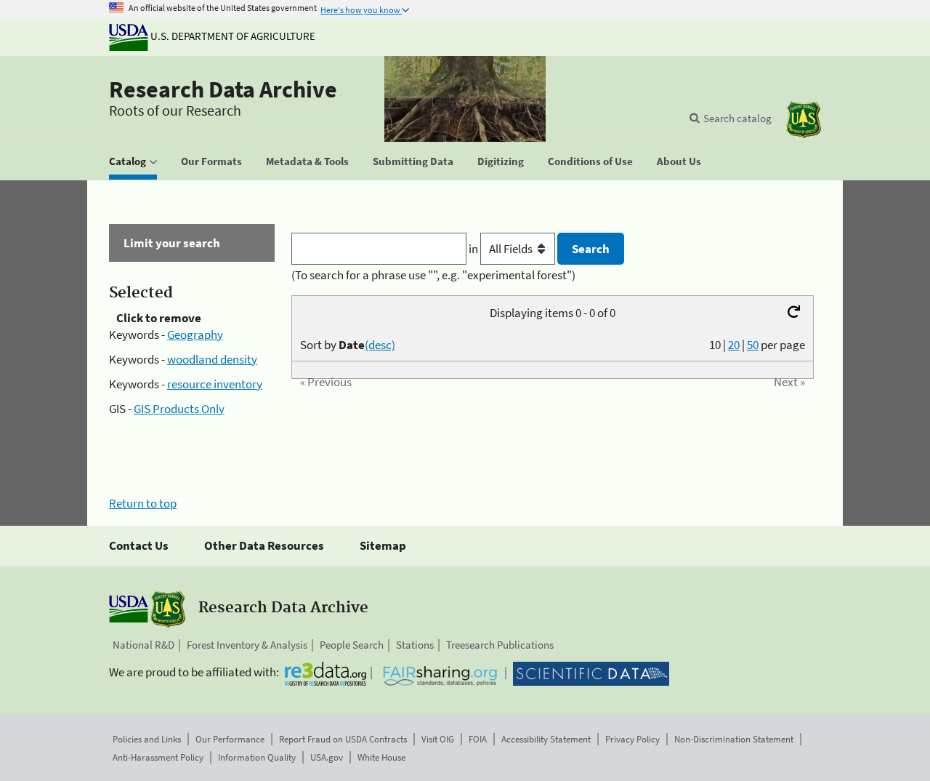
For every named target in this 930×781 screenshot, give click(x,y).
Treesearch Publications (500, 645)
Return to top (143, 503)
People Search (352, 645)
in (474, 249)
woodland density (212, 359)
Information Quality (257, 757)
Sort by (347, 345)
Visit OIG (437, 739)
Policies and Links (147, 739)
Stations (415, 645)
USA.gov (326, 757)
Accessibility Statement (546, 739)
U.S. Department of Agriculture (231, 36)
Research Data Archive (223, 89)
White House (381, 757)
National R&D (143, 645)
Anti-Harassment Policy (158, 757)
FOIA (478, 739)
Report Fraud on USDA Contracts (343, 739)
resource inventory (214, 384)
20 (734, 345)
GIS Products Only (179, 409)
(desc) (380, 345)
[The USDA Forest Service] (803, 119)
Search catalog (737, 118)
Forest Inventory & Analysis (247, 645)
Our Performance (229, 739)
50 (753, 345)
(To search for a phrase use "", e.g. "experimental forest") (433, 275)
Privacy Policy (632, 739)
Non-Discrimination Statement (733, 739)
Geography (195, 335)
